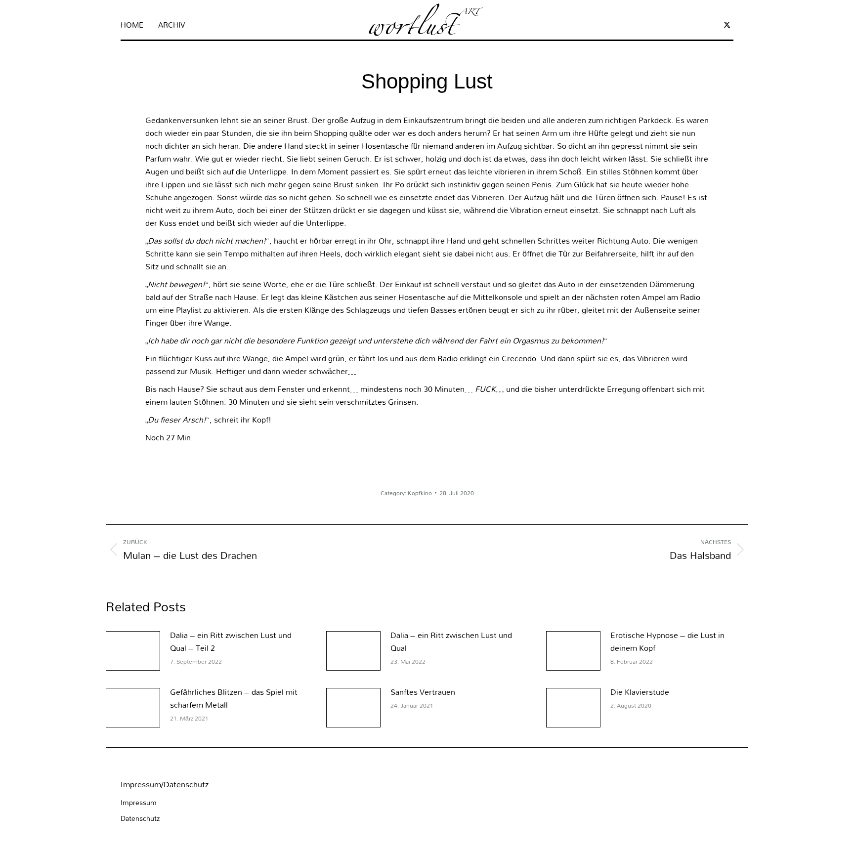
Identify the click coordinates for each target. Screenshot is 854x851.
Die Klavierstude (639, 691)
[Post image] (133, 651)
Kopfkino (420, 493)
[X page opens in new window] (727, 24)
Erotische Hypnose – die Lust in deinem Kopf (667, 641)
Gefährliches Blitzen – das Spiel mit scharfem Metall (234, 698)
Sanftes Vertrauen (422, 691)
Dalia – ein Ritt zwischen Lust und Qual (451, 641)
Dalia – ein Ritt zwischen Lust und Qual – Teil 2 (231, 641)
